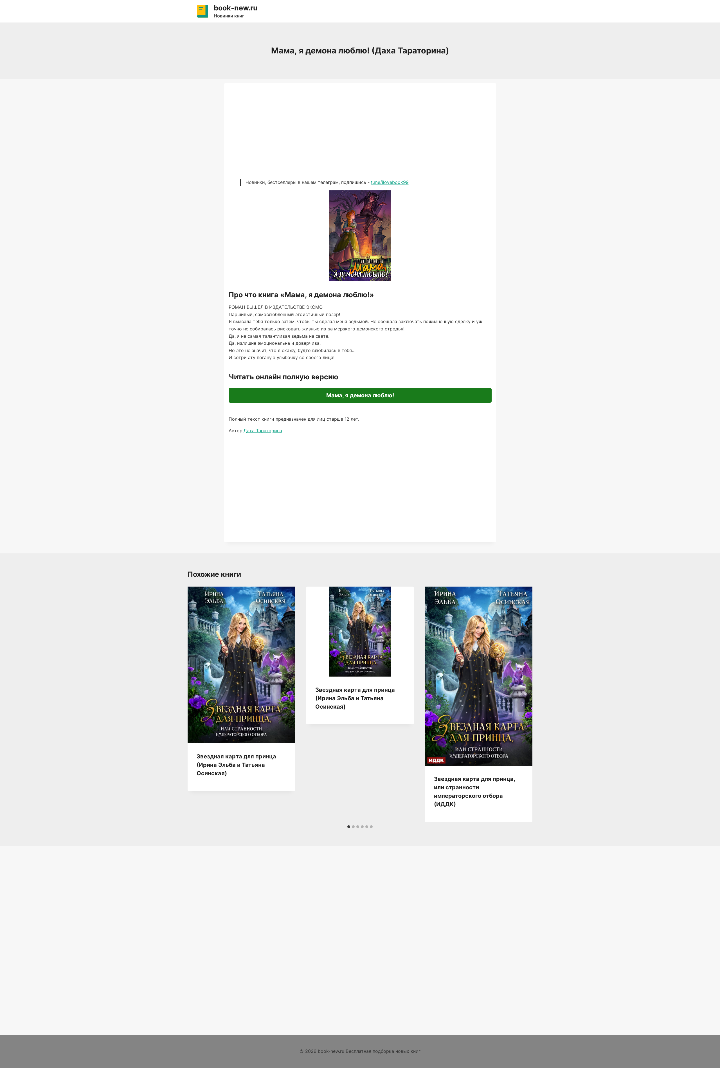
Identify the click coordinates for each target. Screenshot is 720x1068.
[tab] (348, 826)
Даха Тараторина (263, 430)
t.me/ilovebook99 (390, 182)
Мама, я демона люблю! (360, 395)
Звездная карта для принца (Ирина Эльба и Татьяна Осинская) (236, 765)
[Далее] (523, 704)
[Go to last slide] (198, 704)
